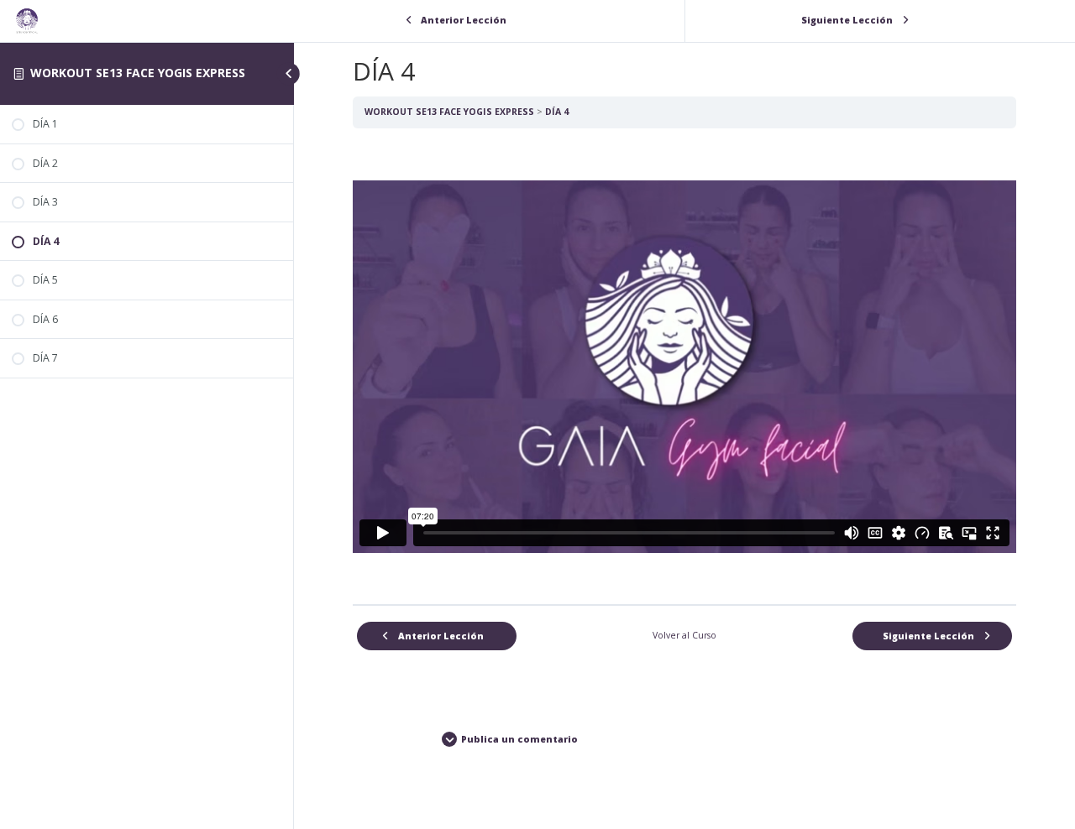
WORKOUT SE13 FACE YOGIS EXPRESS (137, 73)
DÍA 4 (557, 111)
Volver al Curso (684, 635)
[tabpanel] (684, 366)
